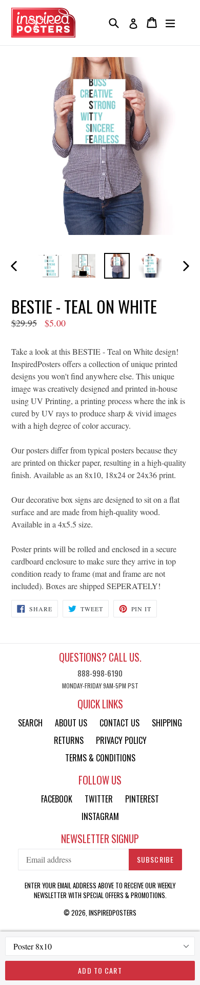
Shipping (167, 723)
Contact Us (119, 723)
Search (30, 723)
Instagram (100, 816)
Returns (69, 740)
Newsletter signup (100, 839)
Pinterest (142, 799)
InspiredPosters (112, 912)
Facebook (56, 799)
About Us (71, 723)
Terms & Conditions (100, 758)
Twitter (99, 799)
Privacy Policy (121, 740)
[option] (50, 265)
